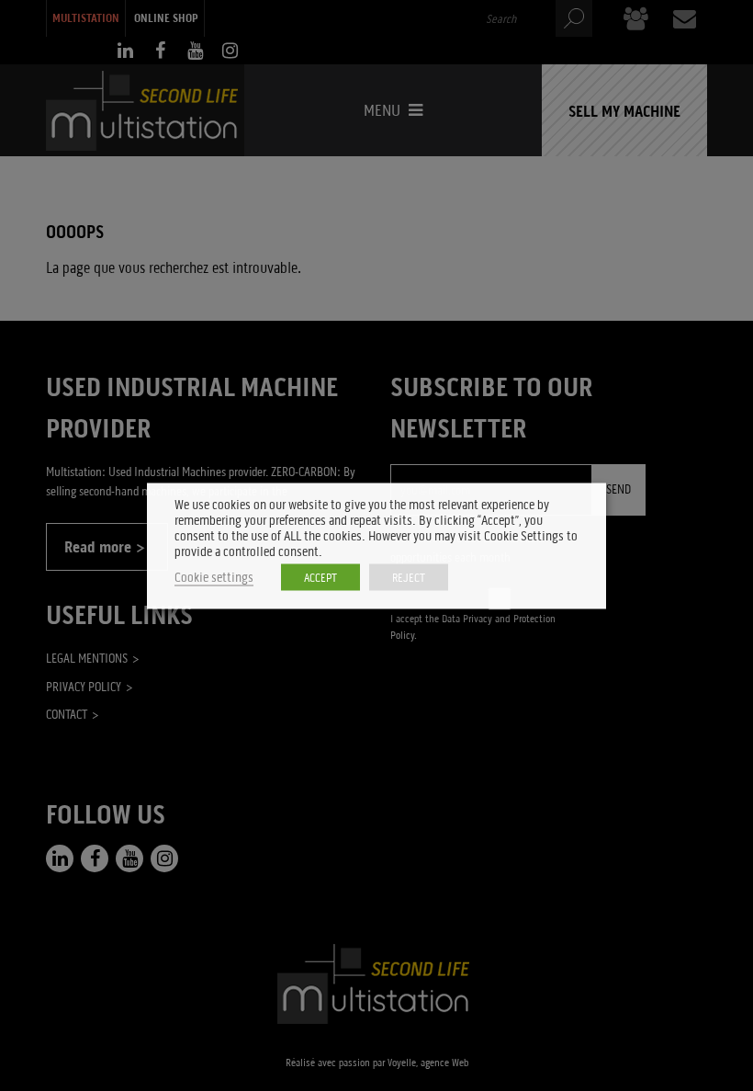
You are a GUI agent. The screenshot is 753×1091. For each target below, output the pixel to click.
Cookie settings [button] (213, 577)
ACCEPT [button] (320, 577)
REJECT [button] (408, 577)
